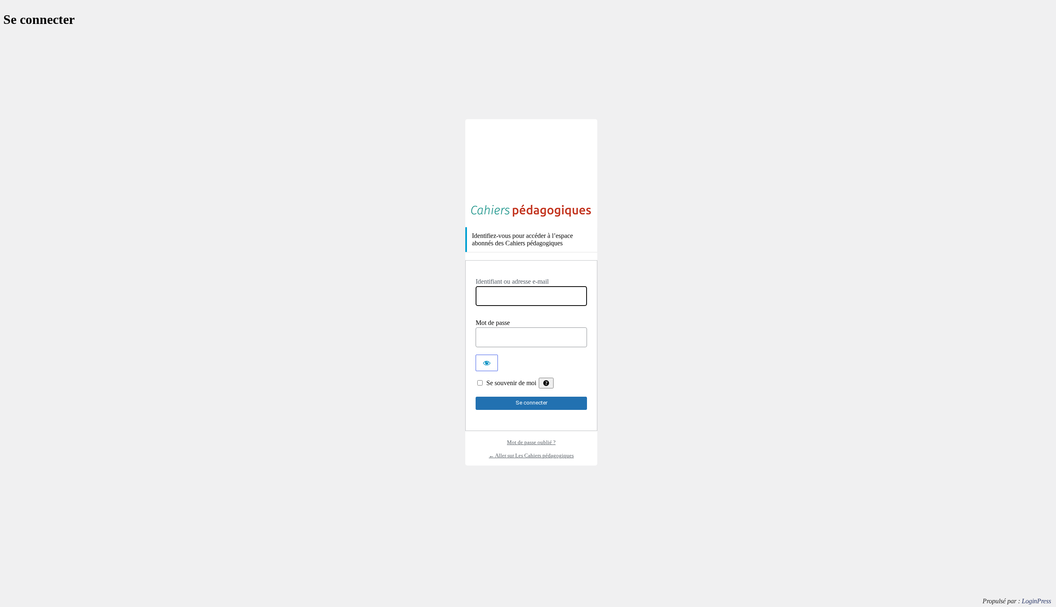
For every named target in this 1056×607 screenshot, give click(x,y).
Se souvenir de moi (511, 382)
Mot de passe (493, 322)
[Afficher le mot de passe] (487, 363)
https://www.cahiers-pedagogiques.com (531, 210)
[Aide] (546, 383)
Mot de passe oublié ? (531, 442)
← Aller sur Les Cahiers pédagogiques (531, 455)
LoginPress (1036, 601)
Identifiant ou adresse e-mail (512, 281)
